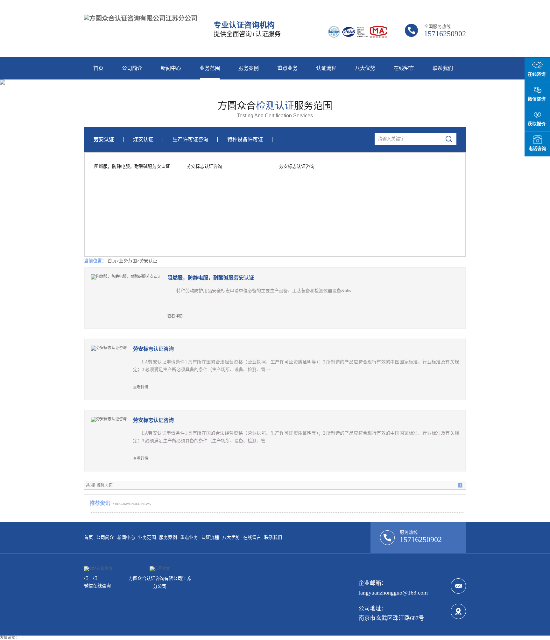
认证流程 (326, 68)
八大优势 (365, 68)
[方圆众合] (160, 568)
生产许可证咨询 (190, 139)
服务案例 (248, 68)
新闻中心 (171, 68)
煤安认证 (143, 139)
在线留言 (404, 68)
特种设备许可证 (245, 139)
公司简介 (132, 68)
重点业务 (287, 68)
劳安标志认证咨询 (204, 166)
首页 (98, 68)
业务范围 (210, 68)
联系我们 (443, 68)
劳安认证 (104, 139)
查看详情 (175, 316)
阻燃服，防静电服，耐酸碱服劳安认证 (132, 166)
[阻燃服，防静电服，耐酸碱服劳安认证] (129, 298)
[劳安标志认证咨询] (112, 369)
